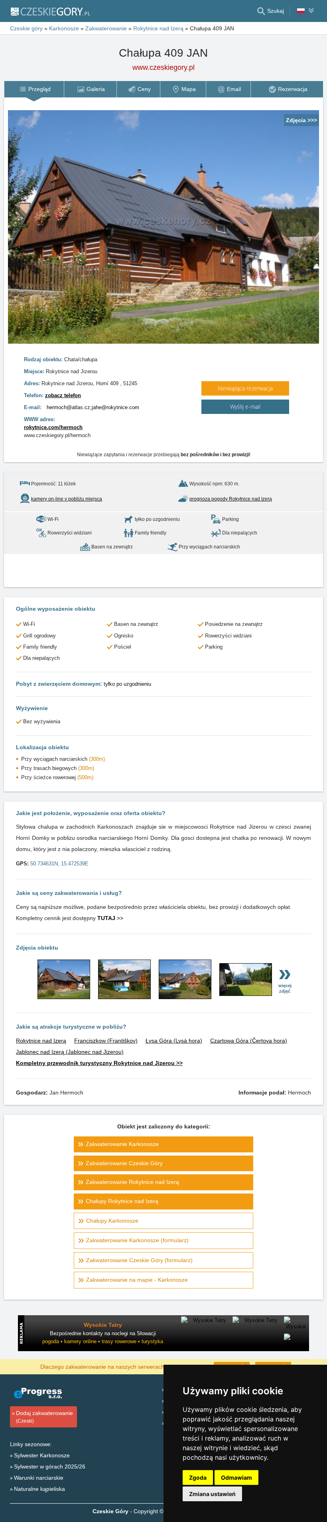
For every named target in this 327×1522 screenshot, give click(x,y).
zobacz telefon (63, 395)
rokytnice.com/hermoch (53, 427)
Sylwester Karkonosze (42, 1455)
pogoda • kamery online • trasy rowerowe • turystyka (102, 1341)
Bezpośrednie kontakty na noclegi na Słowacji (103, 1333)
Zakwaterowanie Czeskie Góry (124, 1163)
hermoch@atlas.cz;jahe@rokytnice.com (93, 407)
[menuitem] (34, 89)
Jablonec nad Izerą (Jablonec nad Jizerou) (70, 1052)
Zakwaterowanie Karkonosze (122, 1144)
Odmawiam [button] (236, 1477)
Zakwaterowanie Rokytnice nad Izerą (132, 1182)
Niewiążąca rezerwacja (245, 388)
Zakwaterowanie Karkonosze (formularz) (137, 1240)
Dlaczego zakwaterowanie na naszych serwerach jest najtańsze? (122, 1366)
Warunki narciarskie (38, 1477)
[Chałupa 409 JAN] (63, 997)
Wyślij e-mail (245, 406)
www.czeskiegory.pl (163, 67)
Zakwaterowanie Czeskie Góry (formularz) (139, 1260)
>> (110, 918)
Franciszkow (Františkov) (106, 1040)
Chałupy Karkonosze (112, 1220)
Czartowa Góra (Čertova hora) (248, 1040)
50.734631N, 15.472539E (59, 864)
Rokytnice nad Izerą (41, 1040)
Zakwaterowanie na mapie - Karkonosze (137, 1280)
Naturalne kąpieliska (39, 1489)
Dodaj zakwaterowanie (44, 1417)
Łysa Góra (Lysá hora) (174, 1040)
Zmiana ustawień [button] (212, 1493)
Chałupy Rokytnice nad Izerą (122, 1201)
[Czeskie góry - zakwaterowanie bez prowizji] (50, 11)
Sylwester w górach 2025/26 (49, 1466)
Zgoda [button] (198, 1477)
